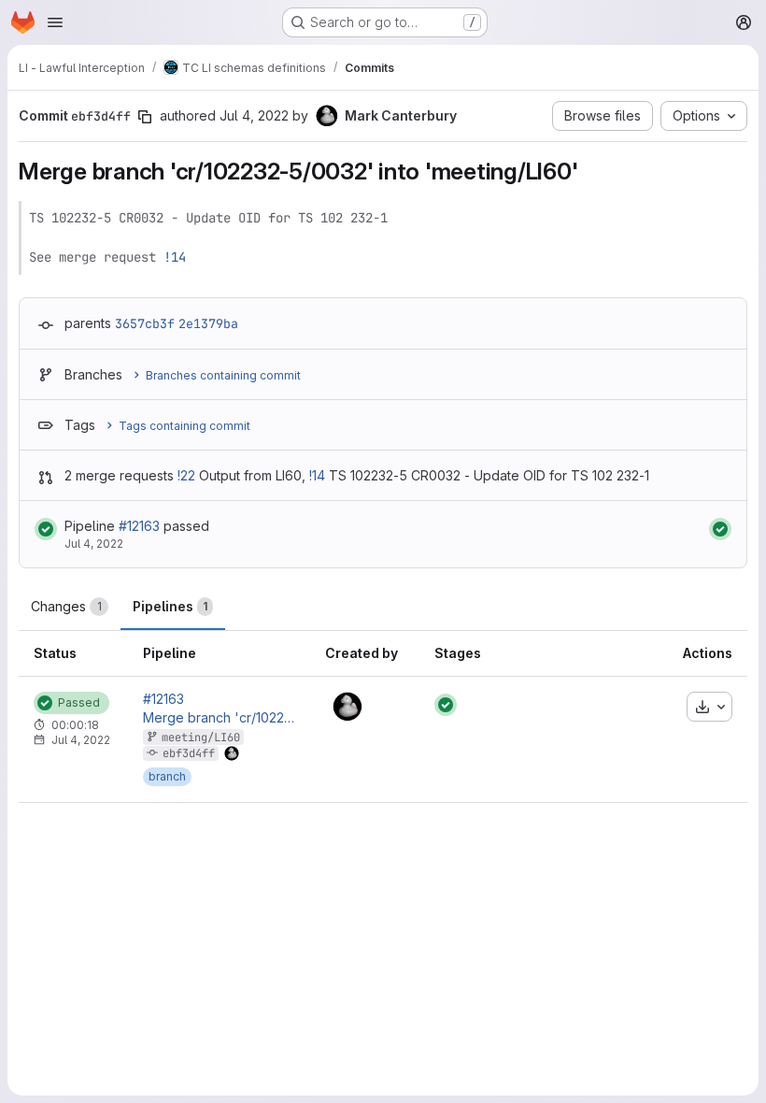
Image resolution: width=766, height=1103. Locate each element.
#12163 (139, 526)
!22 (186, 475)
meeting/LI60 (201, 737)
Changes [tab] (66, 606)
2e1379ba (208, 323)
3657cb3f (145, 323)
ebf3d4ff (189, 753)
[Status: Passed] (46, 529)
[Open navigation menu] (55, 22)
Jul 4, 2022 (254, 115)
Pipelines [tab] (170, 606)
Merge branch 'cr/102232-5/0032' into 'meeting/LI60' (219, 717)
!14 (174, 257)
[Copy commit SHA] (145, 117)
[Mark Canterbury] (347, 707)
